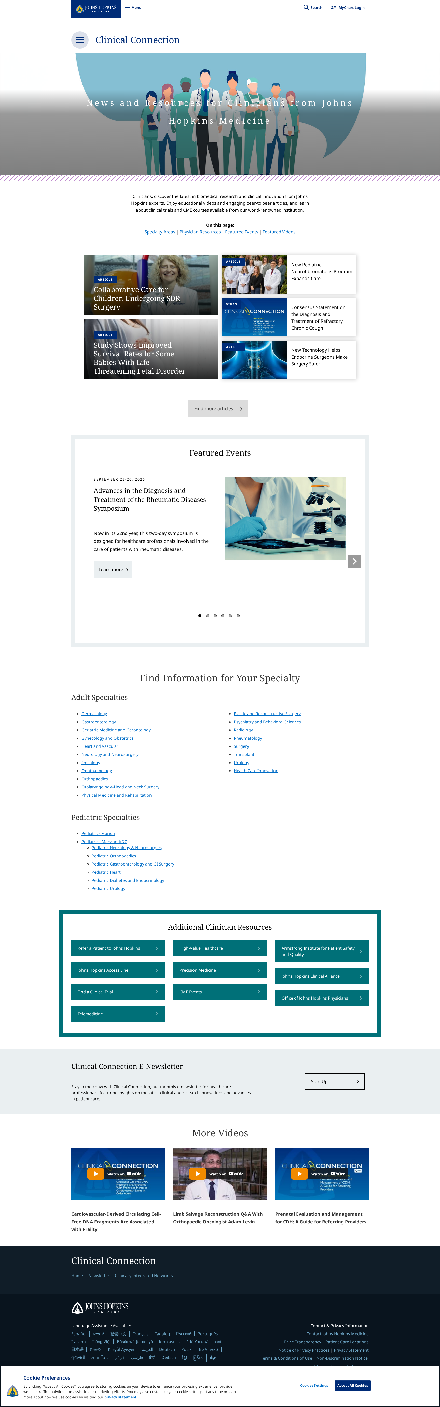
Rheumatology (248, 738)
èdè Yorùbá (197, 1341)
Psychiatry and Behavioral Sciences (267, 722)
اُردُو (120, 1357)
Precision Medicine (198, 970)
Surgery (241, 746)
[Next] (354, 561)
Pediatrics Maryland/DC (104, 841)
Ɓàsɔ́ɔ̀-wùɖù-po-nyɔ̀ (135, 1341)
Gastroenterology (98, 722)
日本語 (77, 1349)
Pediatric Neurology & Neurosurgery (127, 848)
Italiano (78, 1341)
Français (141, 1334)
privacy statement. (121, 1397)
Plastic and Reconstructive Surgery (267, 713)
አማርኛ (98, 1334)
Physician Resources (200, 232)
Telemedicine (90, 1014)
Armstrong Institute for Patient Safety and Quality (318, 951)
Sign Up (319, 1081)
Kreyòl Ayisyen (122, 1349)
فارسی (137, 1357)
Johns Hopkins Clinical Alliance (311, 976)
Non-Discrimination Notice (342, 1358)
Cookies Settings (314, 1385)
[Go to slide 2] (207, 615)
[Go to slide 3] (215, 615)
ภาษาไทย (100, 1357)
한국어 (96, 1349)
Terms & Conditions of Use (286, 1358)
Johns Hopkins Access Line (103, 970)
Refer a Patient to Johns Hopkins (109, 948)
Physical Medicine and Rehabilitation (116, 795)
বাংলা (217, 1341)
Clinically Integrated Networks (144, 1275)
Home (77, 1275)
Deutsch (167, 1349)
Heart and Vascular (99, 746)
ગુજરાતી (78, 1357)
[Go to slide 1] (199, 615)
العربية (147, 1349)
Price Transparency (302, 1342)
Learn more (111, 569)
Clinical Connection (137, 40)
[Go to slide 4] (222, 615)
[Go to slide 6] (238, 615)
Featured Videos (279, 232)
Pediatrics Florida (98, 833)
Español (79, 1334)
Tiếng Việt (101, 1341)
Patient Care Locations (347, 1342)
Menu (133, 10)
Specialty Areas (160, 232)
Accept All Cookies (352, 1385)
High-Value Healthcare (201, 948)
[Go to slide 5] (230, 615)
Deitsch (168, 1357)
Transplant (244, 754)
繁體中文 (118, 1334)
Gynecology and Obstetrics (107, 738)
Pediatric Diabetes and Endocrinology (128, 880)
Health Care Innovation (256, 770)
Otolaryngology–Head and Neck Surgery (120, 787)
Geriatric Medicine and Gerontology (116, 730)
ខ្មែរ (184, 1357)
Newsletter (98, 1275)
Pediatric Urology (108, 888)
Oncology (90, 762)
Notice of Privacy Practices (304, 1350)
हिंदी (152, 1357)
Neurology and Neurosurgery (110, 754)
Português (208, 1334)
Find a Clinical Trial (95, 992)
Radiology (243, 730)
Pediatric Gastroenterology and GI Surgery (133, 864)
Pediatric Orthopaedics (114, 856)
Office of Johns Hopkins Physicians (315, 998)
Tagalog (162, 1334)
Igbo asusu (169, 1341)
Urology (241, 762)
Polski (187, 1349)
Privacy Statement (351, 1350)
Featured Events (241, 232)
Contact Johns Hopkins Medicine (337, 1334)
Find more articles (213, 408)
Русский (183, 1334)
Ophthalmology (96, 770)
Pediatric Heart (106, 872)
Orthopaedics (94, 779)
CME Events (191, 992)
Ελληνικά (208, 1349)
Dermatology (94, 713)
